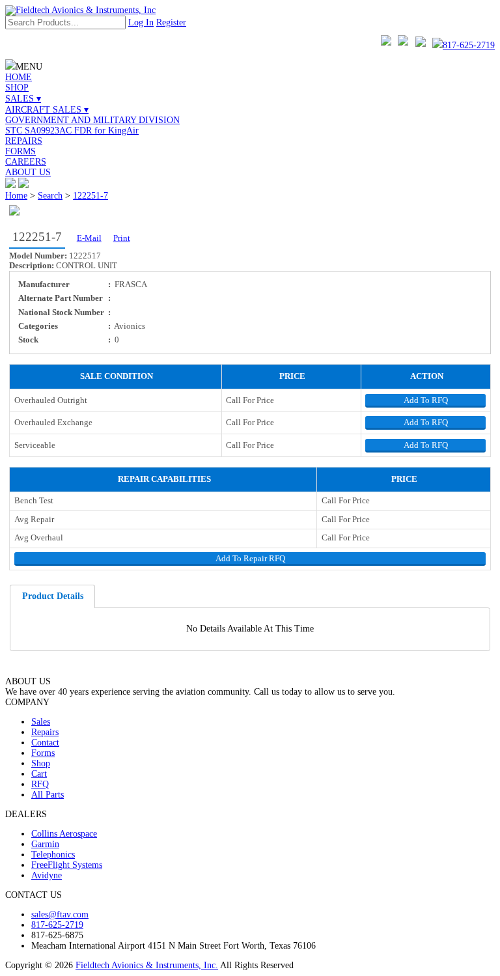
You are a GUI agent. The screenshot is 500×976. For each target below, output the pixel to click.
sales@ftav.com (60, 914)
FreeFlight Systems (66, 865)
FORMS (20, 151)
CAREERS (25, 162)
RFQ (40, 784)
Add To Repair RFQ (250, 558)
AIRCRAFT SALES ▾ (47, 110)
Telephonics (53, 854)
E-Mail (89, 238)
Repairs (45, 732)
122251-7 (90, 196)
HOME (18, 77)
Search (50, 196)
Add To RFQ (426, 400)
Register (171, 22)
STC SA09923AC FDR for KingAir (72, 130)
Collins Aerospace (64, 834)
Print (121, 238)
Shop (40, 763)
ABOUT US (28, 172)
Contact (45, 742)
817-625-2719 (469, 45)
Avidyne (46, 875)
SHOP (17, 87)
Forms (43, 753)
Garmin (45, 844)
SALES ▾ (23, 99)
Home (16, 196)
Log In (141, 22)
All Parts (47, 795)
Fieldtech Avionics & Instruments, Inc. (147, 965)
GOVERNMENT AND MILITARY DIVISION (92, 120)
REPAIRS (23, 141)
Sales (40, 722)
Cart (39, 774)
